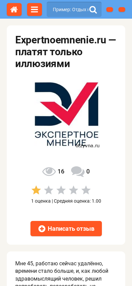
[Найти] (93, 9)
